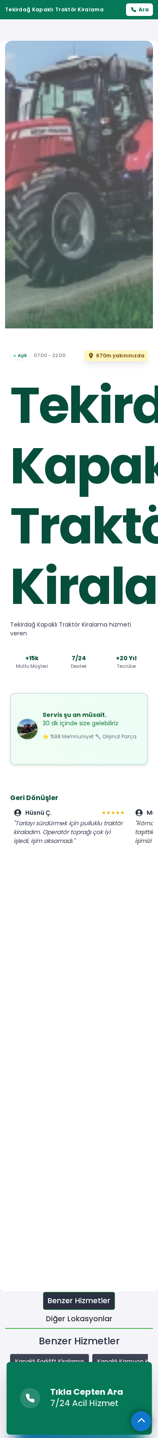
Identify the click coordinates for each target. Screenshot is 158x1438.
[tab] (79, 1301)
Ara (144, 9)
